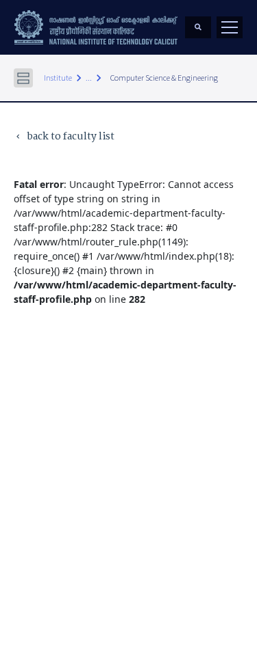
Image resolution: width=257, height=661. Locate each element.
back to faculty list (64, 137)
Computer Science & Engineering (164, 77)
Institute (58, 77)
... (89, 77)
